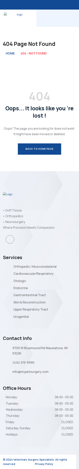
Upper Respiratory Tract (30, 309)
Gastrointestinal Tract (29, 295)
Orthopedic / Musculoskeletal (35, 266)
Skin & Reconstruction (29, 302)
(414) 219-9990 (23, 362)
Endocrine (20, 288)
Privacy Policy (44, 464)
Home (10, 53)
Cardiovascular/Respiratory (33, 273)
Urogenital (21, 317)
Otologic (19, 281)
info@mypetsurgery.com (30, 372)
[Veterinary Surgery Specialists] (18, 18)
